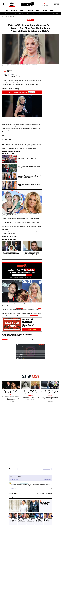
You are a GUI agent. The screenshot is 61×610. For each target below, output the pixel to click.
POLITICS (22, 10)
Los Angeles (8, 124)
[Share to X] (9, 74)
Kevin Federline (6, 335)
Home (3, 16)
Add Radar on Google (16, 76)
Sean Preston (5, 227)
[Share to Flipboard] (13, 74)
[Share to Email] (17, 74)
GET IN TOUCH (32, 329)
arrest (5, 218)
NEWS (7, 10)
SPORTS (52, 10)
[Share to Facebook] (5, 74)
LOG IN (56, 4)
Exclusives (7, 16)
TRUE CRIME (30, 10)
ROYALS (38, 10)
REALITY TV (14, 10)
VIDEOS (45, 10)
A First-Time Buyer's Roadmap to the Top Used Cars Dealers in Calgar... (21, 339)
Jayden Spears (19, 308)
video (18, 222)
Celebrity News (15, 335)
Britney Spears (12, 16)
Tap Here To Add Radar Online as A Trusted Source (18, 92)
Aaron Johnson (9, 70)
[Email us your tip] (12, 6)
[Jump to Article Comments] (2, 74)
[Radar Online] (27, 4)
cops (3, 135)
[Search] (3, 4)
